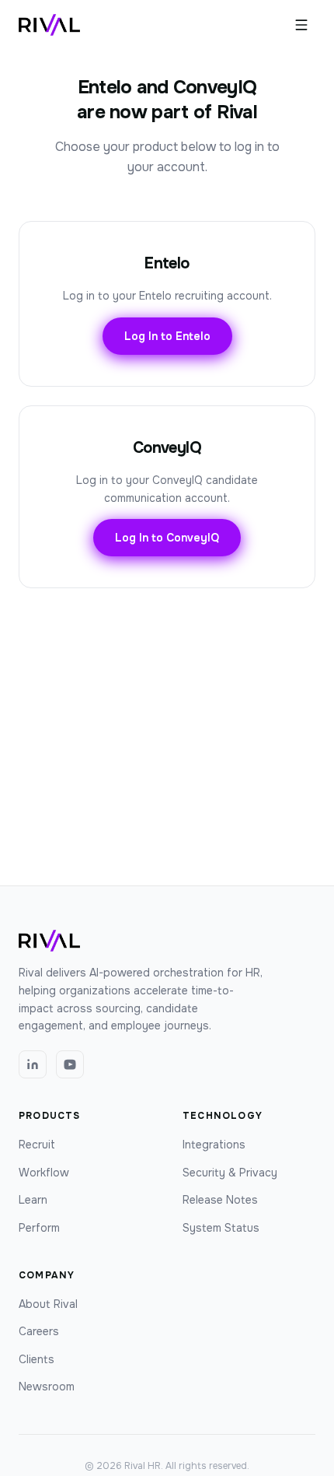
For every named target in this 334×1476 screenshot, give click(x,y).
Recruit (37, 1145)
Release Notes (220, 1200)
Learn (33, 1200)
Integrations (214, 1145)
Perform (39, 1228)
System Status (221, 1228)
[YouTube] (70, 1064)
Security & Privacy (230, 1173)
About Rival (48, 1304)
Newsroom (47, 1387)
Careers (39, 1331)
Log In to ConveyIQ (167, 538)
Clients (36, 1359)
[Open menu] (301, 25)
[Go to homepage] (49, 25)
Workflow (44, 1173)
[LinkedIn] (33, 1064)
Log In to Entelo (167, 336)
